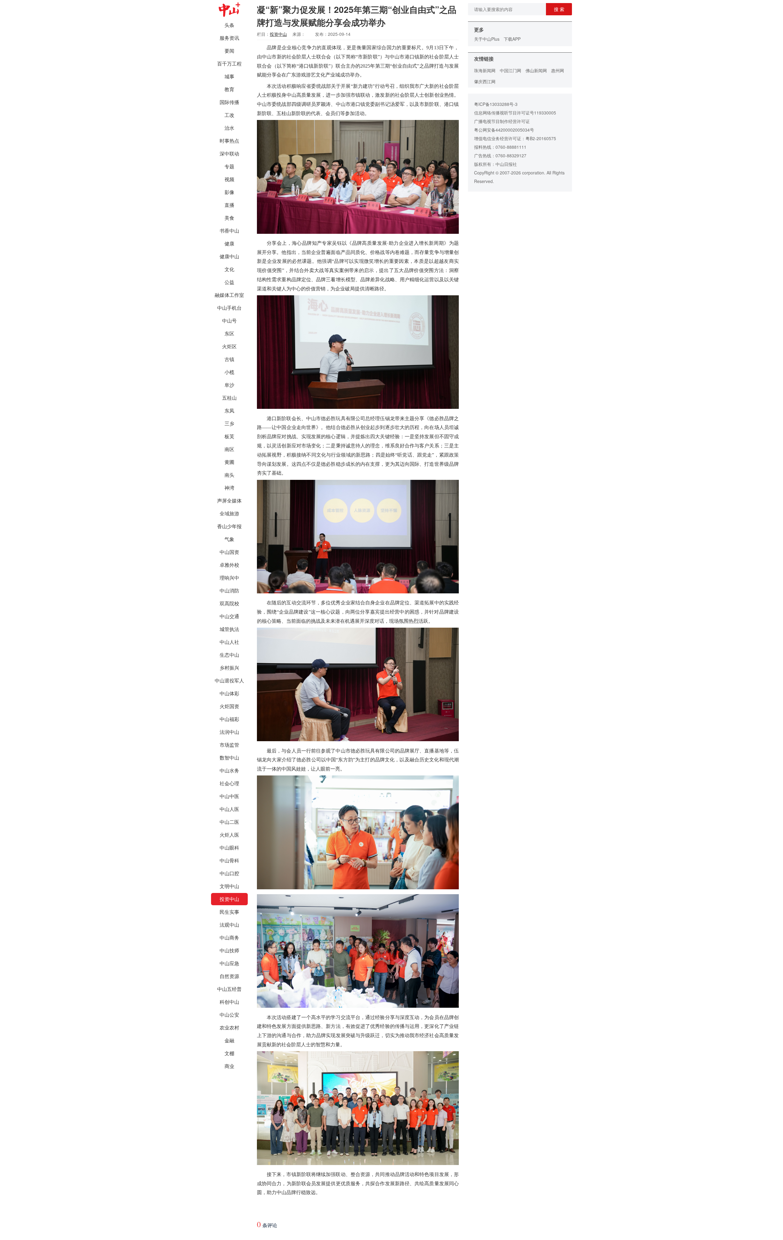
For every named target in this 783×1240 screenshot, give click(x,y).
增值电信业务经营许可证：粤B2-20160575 (515, 138)
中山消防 (229, 590)
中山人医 (229, 808)
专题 (229, 166)
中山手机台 (229, 307)
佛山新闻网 (536, 70)
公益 (229, 282)
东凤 (229, 410)
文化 (229, 269)
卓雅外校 (229, 564)
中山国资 (229, 551)
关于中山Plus (486, 39)
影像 (229, 192)
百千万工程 (229, 63)
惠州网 (557, 70)
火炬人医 (229, 834)
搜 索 (559, 9)
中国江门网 (510, 70)
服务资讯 (229, 37)
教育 (229, 89)
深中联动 (229, 153)
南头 (229, 474)
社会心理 (229, 783)
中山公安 (229, 1014)
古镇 (229, 359)
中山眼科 (229, 847)
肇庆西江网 (484, 81)
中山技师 (229, 950)
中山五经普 (229, 988)
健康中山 (229, 256)
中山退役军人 (229, 680)
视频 (229, 179)
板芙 (229, 436)
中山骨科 (229, 860)
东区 (229, 333)
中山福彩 (229, 719)
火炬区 (229, 346)
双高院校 (229, 603)
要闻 (229, 50)
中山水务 (229, 770)
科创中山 (229, 1001)
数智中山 (229, 757)
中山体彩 (229, 693)
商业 (229, 1066)
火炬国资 (229, 706)
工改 (229, 114)
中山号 (229, 320)
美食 (229, 217)
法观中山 (229, 924)
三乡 (229, 423)
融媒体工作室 (229, 294)
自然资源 (229, 976)
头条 (229, 24)
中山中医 (229, 796)
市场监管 (229, 744)
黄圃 (229, 461)
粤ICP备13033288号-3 (496, 104)
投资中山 (229, 898)
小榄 (229, 371)
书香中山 (229, 230)
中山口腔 (229, 873)
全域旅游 (229, 513)
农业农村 (229, 1027)
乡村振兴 (229, 667)
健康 (229, 243)
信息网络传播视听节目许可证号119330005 (515, 113)
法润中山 (229, 731)
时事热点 (229, 140)
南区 (229, 449)
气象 (229, 539)
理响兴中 (229, 577)
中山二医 (229, 821)
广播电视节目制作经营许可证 (502, 121)
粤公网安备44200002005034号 (504, 130)
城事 (229, 76)
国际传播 (229, 102)
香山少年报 (229, 526)
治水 (229, 127)
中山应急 (229, 963)
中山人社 (229, 641)
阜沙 (229, 384)
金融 (229, 1040)
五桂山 (229, 397)
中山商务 (229, 937)
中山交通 (229, 616)
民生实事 (229, 911)
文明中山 (229, 886)
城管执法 (229, 629)
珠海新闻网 (484, 70)
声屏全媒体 (229, 500)
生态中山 (229, 654)
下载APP (512, 39)
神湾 (229, 487)
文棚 (229, 1053)
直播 (229, 204)
